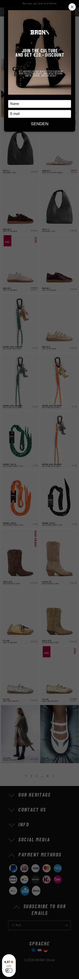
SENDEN (39, 123)
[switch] (9, 970)
